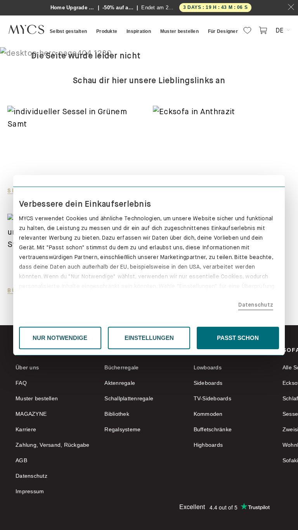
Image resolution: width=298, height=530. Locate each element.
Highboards (208, 445)
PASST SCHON (238, 337)
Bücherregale (121, 367)
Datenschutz (255, 305)
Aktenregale (119, 383)
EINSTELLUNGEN (149, 337)
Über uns (27, 367)
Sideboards (208, 383)
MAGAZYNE (31, 414)
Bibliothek (116, 414)
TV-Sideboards (212, 398)
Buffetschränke (213, 429)
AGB (21, 460)
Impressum (30, 491)
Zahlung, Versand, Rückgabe (53, 445)
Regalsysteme (122, 429)
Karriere (26, 429)
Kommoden (208, 414)
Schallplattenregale (128, 398)
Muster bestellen (37, 398)
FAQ (21, 383)
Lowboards (208, 367)
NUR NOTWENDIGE (60, 337)
